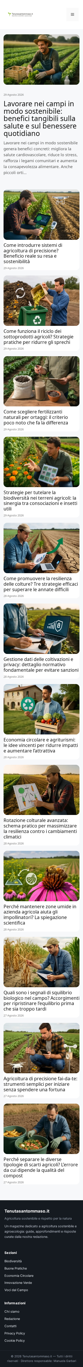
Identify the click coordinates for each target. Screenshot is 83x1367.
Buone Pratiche (15, 1268)
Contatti (10, 1326)
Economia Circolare (18, 1276)
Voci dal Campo (16, 1290)
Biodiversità (13, 1261)
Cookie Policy (14, 1341)
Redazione (12, 1319)
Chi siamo (11, 1312)
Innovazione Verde (18, 1283)
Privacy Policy (14, 1333)
